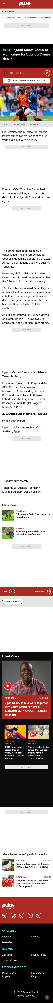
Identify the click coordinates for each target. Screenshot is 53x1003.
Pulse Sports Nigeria (9, 974)
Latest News (8, 11)
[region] (26, 743)
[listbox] (28, 743)
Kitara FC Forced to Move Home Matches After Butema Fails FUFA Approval (32, 883)
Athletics (35, 936)
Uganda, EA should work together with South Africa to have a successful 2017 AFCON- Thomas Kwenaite (26, 708)
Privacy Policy (38, 954)
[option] (15, 744)
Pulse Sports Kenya (37, 974)
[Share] (47, 73)
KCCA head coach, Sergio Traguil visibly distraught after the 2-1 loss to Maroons (14, 753)
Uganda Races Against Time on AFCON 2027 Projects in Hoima (32, 865)
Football (10, 17)
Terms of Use (9, 960)
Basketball (7, 942)
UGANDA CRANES (12, 601)
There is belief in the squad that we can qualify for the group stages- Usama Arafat (38, 753)
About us (7, 954)
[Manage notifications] (47, 997)
